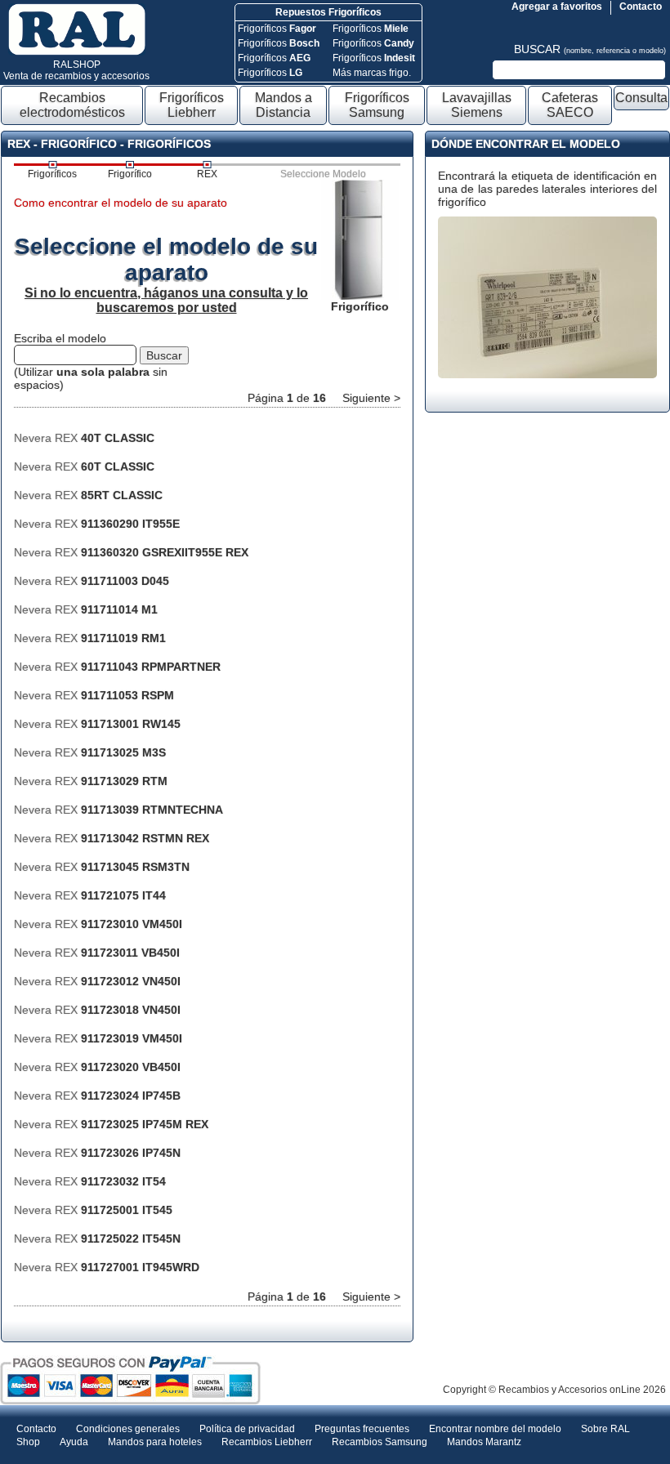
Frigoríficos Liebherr (191, 105)
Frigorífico (130, 174)
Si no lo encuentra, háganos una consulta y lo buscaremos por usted (166, 300)
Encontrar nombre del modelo (495, 1429)
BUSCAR (590, 49)
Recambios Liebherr (266, 1442)
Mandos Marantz (484, 1442)
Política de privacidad (247, 1429)
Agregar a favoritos (556, 6)
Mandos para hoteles (155, 1442)
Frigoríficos (277, 28)
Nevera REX (84, 437)
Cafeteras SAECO (570, 105)
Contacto (640, 6)
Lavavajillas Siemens (476, 105)
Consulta (641, 98)
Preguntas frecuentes (362, 1429)
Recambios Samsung (379, 1442)
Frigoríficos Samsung (377, 105)
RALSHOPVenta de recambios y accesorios (76, 70)
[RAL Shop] (76, 52)
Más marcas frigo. (372, 72)
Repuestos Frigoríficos (328, 12)
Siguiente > (371, 397)
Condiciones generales (128, 1429)
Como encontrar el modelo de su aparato (120, 202)
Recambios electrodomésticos (72, 105)
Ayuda (74, 1442)
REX (207, 174)
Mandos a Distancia (283, 105)
